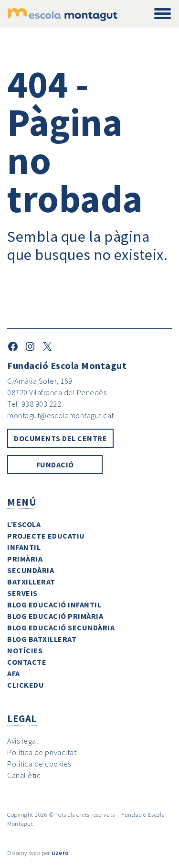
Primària (24, 558)
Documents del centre (60, 438)
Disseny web (23, 852)
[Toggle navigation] (162, 14)
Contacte (26, 662)
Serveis (22, 593)
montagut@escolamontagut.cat (60, 415)
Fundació (55, 464)
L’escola (24, 524)
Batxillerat (31, 581)
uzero (60, 852)
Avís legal (22, 741)
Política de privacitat (41, 752)
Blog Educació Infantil (54, 604)
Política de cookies (39, 763)
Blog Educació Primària (55, 616)
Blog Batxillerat (41, 639)
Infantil (24, 547)
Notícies (24, 650)
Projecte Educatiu (46, 536)
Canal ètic (24, 775)
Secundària (30, 570)
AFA (13, 673)
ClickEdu (25, 685)
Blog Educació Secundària (61, 627)
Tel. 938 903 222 (34, 404)
